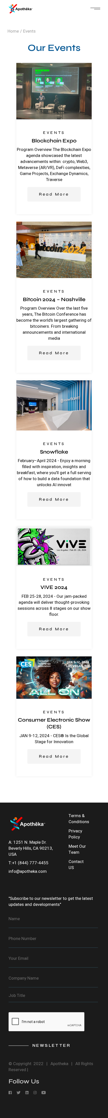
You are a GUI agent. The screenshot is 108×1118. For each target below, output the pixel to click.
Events (54, 133)
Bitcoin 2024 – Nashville (54, 299)
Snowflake (54, 452)
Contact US (76, 864)
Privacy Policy (75, 834)
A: (11, 842)
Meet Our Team (77, 849)
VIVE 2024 (54, 587)
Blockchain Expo (54, 141)
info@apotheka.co (26, 871)
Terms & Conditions (79, 819)
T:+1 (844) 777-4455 (28, 863)
